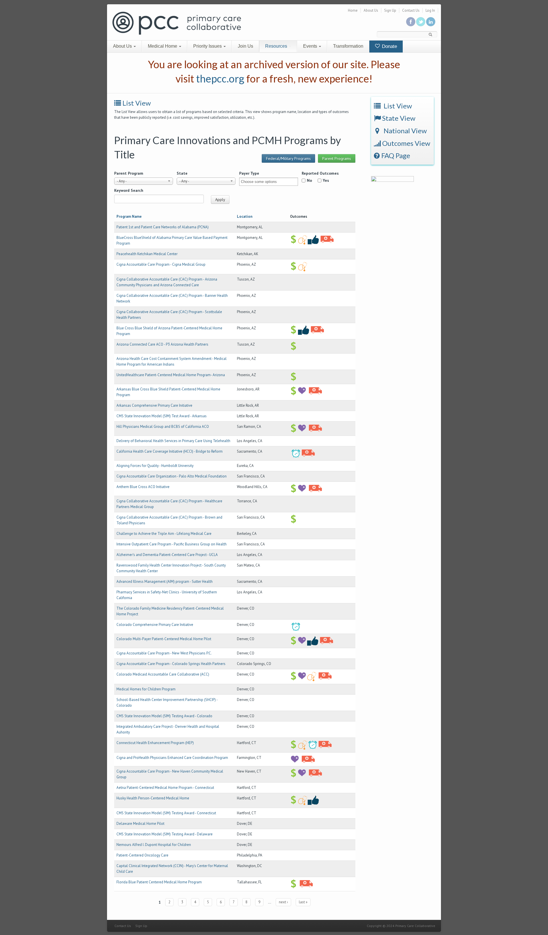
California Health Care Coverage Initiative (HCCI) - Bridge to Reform (169, 451)
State (182, 173)
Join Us (245, 46)
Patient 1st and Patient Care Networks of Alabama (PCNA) (162, 227)
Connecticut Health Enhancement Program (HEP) (155, 742)
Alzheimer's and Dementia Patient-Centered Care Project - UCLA (167, 554)
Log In (430, 10)
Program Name (129, 216)
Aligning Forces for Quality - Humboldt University (155, 465)
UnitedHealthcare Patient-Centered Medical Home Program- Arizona (170, 374)
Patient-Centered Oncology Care (142, 855)
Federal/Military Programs (288, 158)
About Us (371, 10)
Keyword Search (128, 190)
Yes (326, 180)
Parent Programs (336, 158)
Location (244, 216)
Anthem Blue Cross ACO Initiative (143, 486)
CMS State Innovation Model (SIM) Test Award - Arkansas (161, 416)
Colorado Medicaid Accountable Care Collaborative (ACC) (162, 674)
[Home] (176, 22)
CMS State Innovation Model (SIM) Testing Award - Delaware (164, 834)
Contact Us (411, 10)
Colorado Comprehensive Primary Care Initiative (154, 624)
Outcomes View (405, 143)
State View (398, 118)
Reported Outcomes (320, 173)
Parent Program (128, 173)
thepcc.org (220, 78)
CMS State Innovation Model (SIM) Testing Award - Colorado (164, 716)
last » (303, 902)
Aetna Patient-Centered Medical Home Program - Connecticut (165, 787)
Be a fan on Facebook (410, 21)
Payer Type (249, 173)
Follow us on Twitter (420, 21)
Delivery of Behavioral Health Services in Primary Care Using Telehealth (173, 440)
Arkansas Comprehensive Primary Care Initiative (154, 405)
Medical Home (163, 46)
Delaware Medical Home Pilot (140, 823)
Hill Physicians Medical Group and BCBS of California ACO (162, 426)
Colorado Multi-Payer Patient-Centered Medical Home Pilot (163, 638)
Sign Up (390, 10)
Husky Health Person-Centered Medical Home (152, 798)
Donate (388, 46)
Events (310, 46)
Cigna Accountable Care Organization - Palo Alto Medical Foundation (171, 476)
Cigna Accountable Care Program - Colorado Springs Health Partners (170, 663)
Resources (276, 46)
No (309, 180)
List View (136, 103)
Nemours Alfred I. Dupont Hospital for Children (153, 844)
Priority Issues (208, 46)
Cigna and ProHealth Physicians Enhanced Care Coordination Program (172, 757)
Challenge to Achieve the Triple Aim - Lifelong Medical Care (163, 533)
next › (283, 902)
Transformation (348, 46)
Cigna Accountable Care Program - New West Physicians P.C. (164, 653)
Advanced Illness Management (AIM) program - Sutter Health (164, 581)
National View (404, 130)
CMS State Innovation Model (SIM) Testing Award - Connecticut (166, 813)
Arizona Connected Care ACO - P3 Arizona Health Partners (162, 344)
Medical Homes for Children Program (146, 689)
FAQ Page (395, 155)
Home (353, 10)
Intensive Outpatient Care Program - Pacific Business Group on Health (171, 544)
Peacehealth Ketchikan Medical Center (147, 253)
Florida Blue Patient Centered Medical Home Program (159, 882)
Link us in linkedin (430, 21)
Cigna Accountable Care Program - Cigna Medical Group (161, 264)
